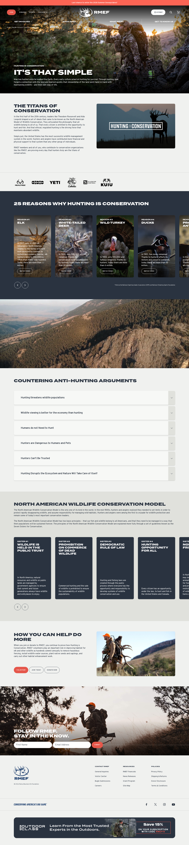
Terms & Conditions (159, 786)
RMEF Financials (129, 772)
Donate (22, 12)
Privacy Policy (156, 772)
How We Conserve (17, 27)
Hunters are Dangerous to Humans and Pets (46, 443)
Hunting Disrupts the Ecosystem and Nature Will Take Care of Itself (59, 473)
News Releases (129, 776)
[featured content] (94, 827)
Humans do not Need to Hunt (37, 428)
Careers (98, 786)
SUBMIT (97, 745)
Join (11, 12)
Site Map (126, 786)
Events (32, 12)
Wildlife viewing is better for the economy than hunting (52, 413)
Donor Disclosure (158, 781)
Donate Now (52, 670)
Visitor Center (101, 776)
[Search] (171, 12)
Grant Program (129, 781)
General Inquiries (102, 772)
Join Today (36, 670)
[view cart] (178, 12)
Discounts (42, 12)
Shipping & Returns (159, 776)
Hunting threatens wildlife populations (43, 397)
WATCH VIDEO (25, 271)
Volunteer (21, 670)
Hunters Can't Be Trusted (35, 458)
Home (9, 27)
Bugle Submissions (102, 781)
